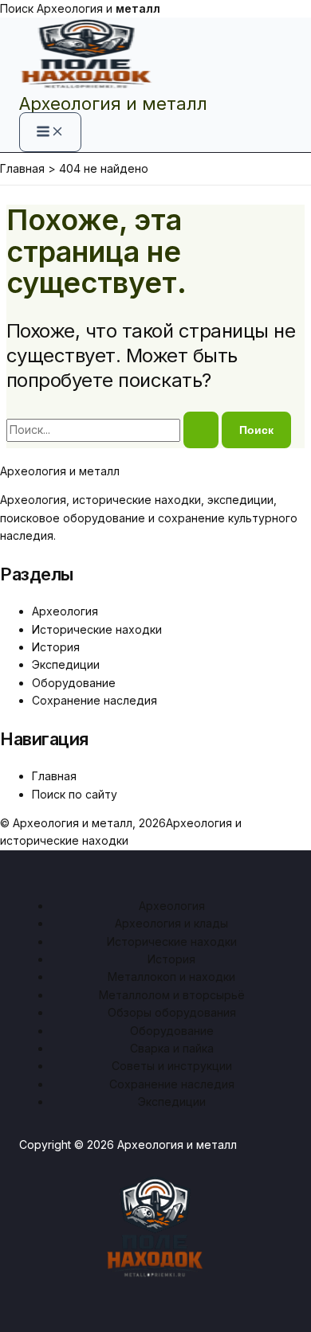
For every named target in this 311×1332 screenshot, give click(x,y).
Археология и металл (113, 103)
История (56, 647)
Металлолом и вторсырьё (172, 995)
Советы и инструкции (172, 1065)
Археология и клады (171, 923)
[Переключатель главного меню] (50, 132)
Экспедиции (66, 664)
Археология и (98, 8)
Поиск (16, 8)
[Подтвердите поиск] (200, 430)
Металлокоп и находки (171, 976)
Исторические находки (97, 629)
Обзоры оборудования (172, 1012)
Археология (65, 611)
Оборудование (74, 682)
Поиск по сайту (74, 794)
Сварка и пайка (172, 1048)
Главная (54, 776)
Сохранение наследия (94, 700)
